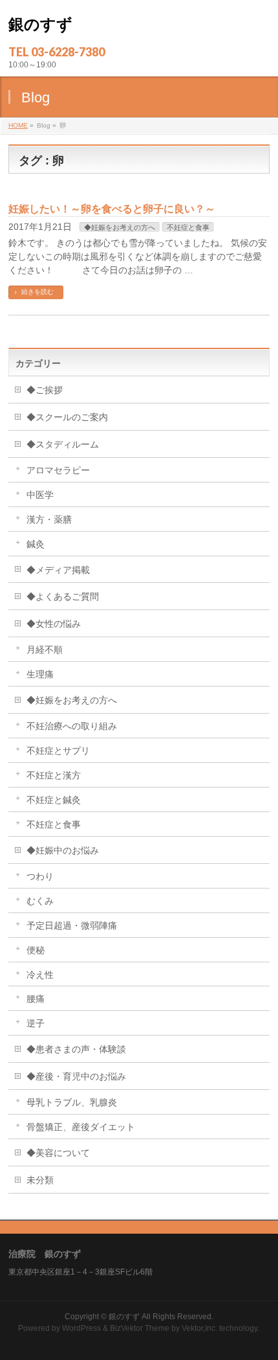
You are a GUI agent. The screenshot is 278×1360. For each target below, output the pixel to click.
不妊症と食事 (188, 227)
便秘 (40, 950)
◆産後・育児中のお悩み (76, 1076)
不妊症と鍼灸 (54, 800)
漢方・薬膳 (49, 519)
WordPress (81, 1328)
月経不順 (45, 649)
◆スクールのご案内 (67, 417)
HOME (18, 125)
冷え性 (40, 974)
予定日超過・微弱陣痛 (72, 925)
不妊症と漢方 (54, 775)
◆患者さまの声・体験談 (76, 1049)
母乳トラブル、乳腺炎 (72, 1102)
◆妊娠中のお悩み (63, 850)
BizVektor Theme (139, 1328)
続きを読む (37, 291)
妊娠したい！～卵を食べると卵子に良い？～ (111, 208)
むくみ (40, 901)
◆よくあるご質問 (63, 596)
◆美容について (58, 1153)
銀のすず (40, 24)
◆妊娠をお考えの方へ (119, 227)
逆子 (36, 1023)
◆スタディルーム (63, 444)
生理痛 (40, 674)
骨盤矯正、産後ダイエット (81, 1127)
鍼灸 (36, 544)
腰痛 (36, 998)
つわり (40, 876)
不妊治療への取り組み (72, 726)
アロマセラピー (58, 470)
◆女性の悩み (54, 623)
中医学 (40, 495)
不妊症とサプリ (58, 750)
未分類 (40, 1180)
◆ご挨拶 (45, 390)
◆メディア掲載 (58, 570)
